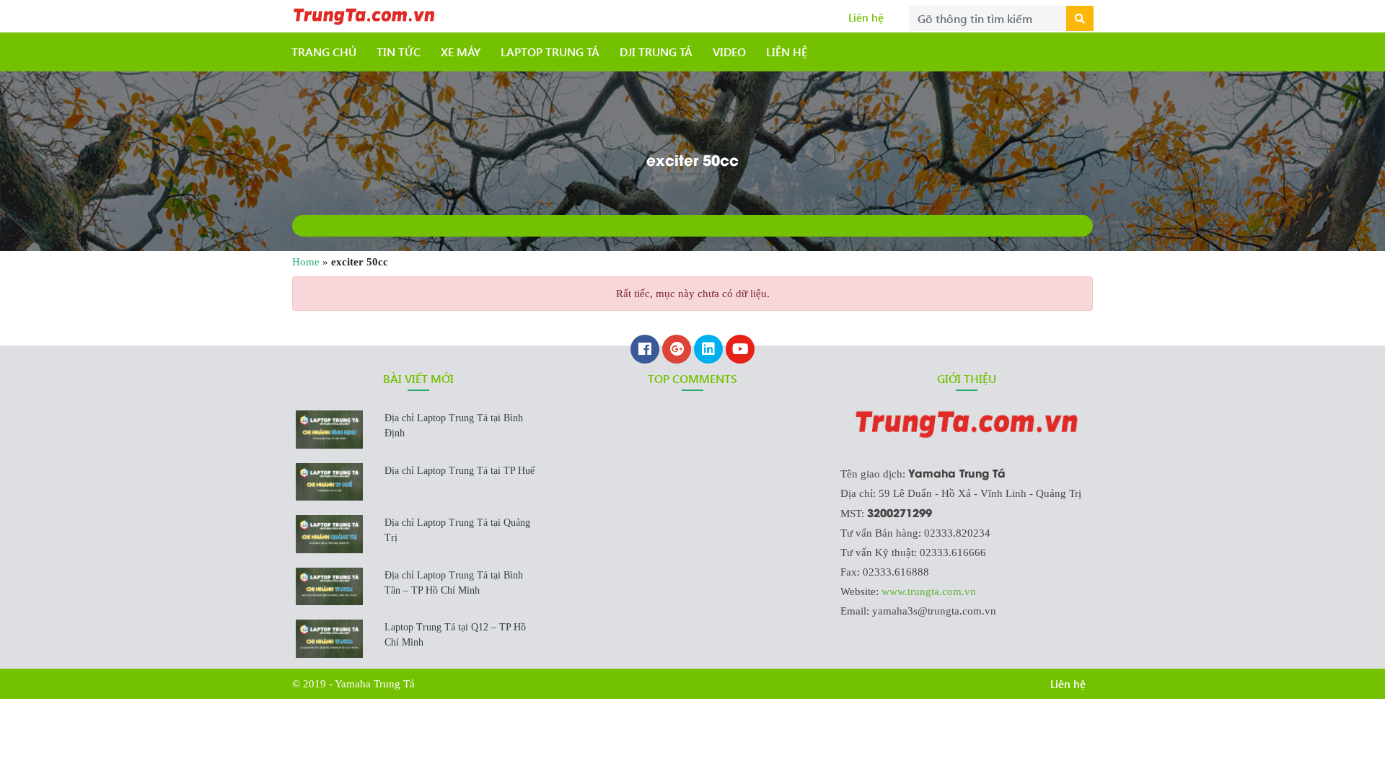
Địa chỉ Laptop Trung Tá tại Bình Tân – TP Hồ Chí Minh (453, 583)
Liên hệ (866, 17)
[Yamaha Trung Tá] (364, 14)
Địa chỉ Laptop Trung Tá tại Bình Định (453, 426)
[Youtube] (740, 350)
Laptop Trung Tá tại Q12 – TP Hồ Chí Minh (455, 635)
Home (306, 262)
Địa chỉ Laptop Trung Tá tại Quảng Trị (457, 530)
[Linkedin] (708, 350)
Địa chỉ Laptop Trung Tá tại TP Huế (459, 470)
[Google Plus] (676, 350)
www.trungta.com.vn (928, 591)
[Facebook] (644, 350)
